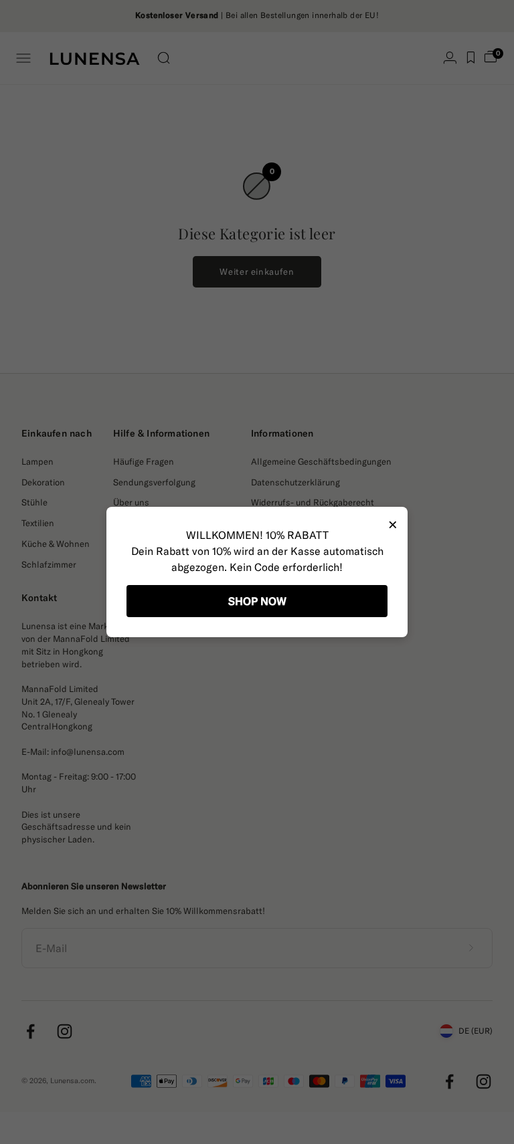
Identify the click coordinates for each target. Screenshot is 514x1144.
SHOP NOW (257, 601)
